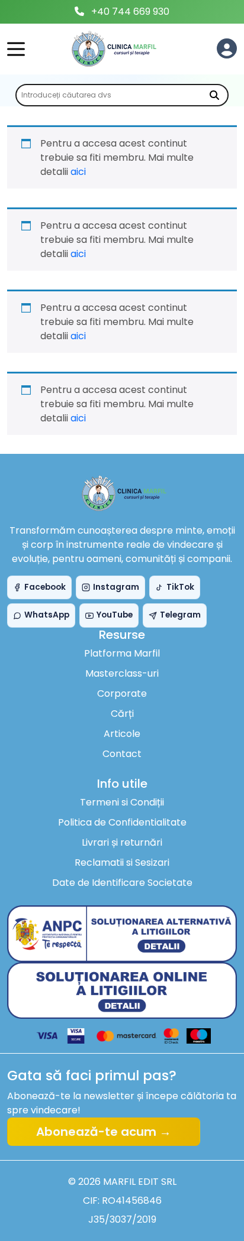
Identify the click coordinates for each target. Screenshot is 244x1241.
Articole (122, 733)
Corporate (122, 693)
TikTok (180, 587)
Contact (122, 754)
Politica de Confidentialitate (122, 822)
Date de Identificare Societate (122, 882)
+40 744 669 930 (130, 11)
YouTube (115, 615)
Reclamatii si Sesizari (122, 862)
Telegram (180, 615)
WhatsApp (46, 615)
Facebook (45, 587)
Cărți (122, 713)
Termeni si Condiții (122, 802)
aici (78, 171)
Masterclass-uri (122, 673)
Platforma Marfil (122, 653)
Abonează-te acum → (103, 1131)
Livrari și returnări (122, 842)
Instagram (116, 587)
